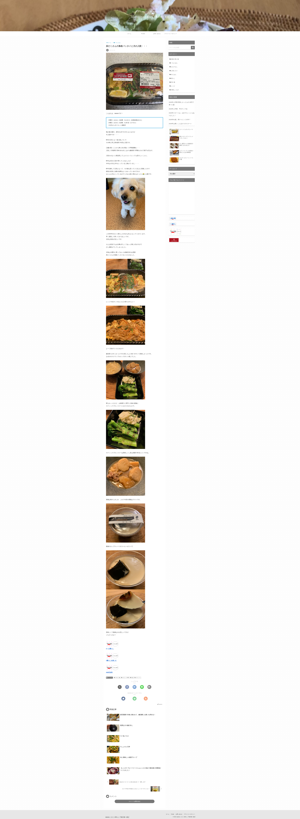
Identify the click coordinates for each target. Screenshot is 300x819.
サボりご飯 (117, 677)
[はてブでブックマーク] (134, 687)
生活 (132, 677)
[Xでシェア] (120, 687)
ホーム (167, 814)
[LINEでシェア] (142, 687)
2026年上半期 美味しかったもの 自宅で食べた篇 (181, 103)
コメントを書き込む (135, 801)
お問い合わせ (179, 814)
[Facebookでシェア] (127, 687)
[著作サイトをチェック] (123, 699)
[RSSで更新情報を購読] (146, 699)
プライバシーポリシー (189, 814)
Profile (172, 814)
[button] (149, 687)
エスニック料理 (125, 677)
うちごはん (110, 677)
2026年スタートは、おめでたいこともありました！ (181, 114)
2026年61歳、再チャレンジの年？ (179, 119)
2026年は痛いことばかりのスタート (180, 123)
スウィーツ (138, 677)
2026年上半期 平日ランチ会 (178, 109)
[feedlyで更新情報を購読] (134, 699)
